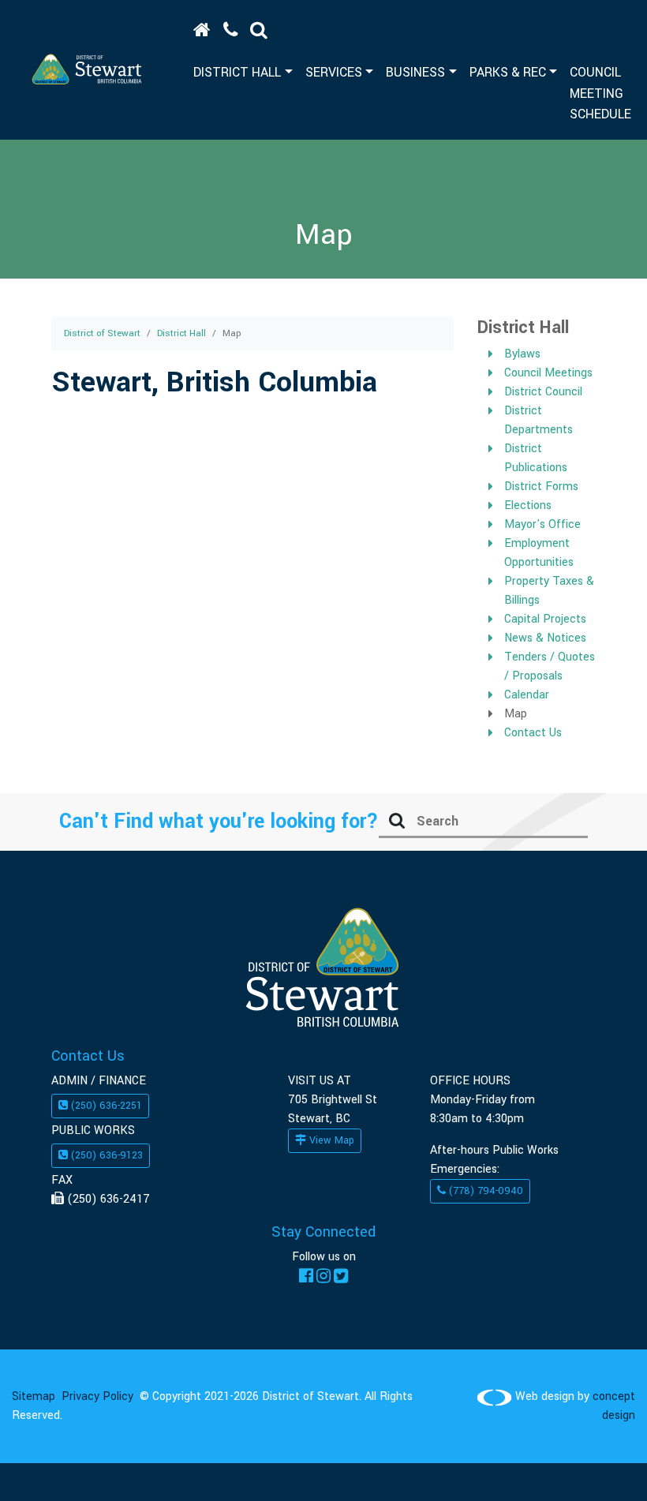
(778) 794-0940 (484, 1191)
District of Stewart (102, 333)
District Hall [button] (237, 72)
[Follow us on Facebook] (306, 1275)
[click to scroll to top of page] (601, 1464)
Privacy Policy (97, 1396)
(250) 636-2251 (105, 1106)
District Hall (181, 333)
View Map (330, 1140)
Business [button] (415, 72)
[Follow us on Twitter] (341, 1275)
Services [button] (333, 72)
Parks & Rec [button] (507, 72)
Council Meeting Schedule (600, 93)
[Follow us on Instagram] (323, 1275)
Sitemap (33, 1396)
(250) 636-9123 (105, 1155)
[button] (259, 31)
